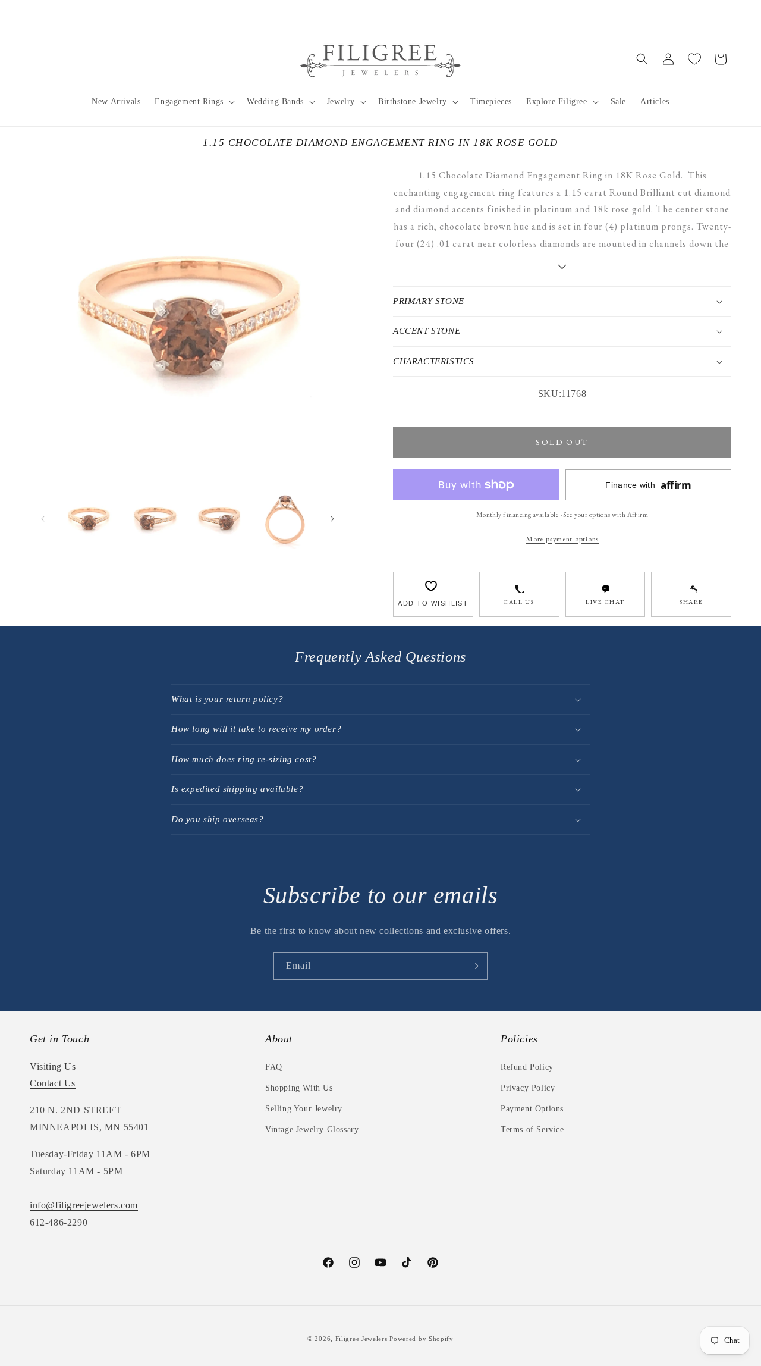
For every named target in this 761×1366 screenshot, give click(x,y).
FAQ (273, 1067)
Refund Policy (527, 1067)
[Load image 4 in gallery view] (285, 519)
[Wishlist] (694, 59)
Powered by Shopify (421, 1338)
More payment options (562, 539)
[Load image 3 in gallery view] (220, 519)
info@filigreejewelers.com (84, 1205)
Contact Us (53, 1083)
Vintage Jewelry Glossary (312, 1129)
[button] (193, 101)
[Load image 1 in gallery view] (88, 519)
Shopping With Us (299, 1087)
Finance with (648, 485)
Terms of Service (532, 1129)
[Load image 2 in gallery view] (154, 519)
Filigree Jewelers (361, 1338)
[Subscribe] (474, 966)
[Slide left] (43, 519)
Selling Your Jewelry (303, 1108)
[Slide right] (332, 519)
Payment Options (532, 1108)
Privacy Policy (528, 1087)
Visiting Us (53, 1066)
